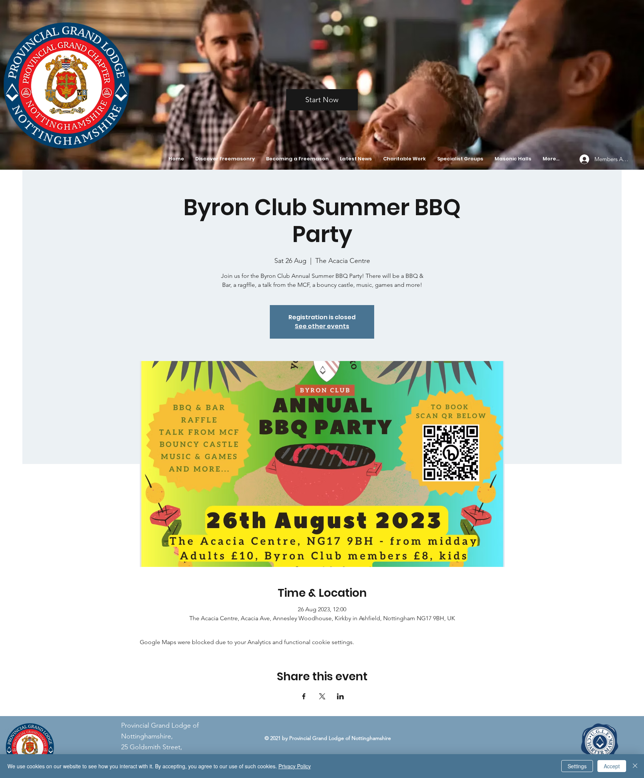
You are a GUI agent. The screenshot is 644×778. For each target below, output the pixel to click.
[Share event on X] (322, 696)
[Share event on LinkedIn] (340, 696)
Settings (577, 766)
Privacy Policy (294, 766)
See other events (322, 326)
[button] (225, 159)
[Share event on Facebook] (303, 696)
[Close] (635, 766)
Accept (612, 766)
